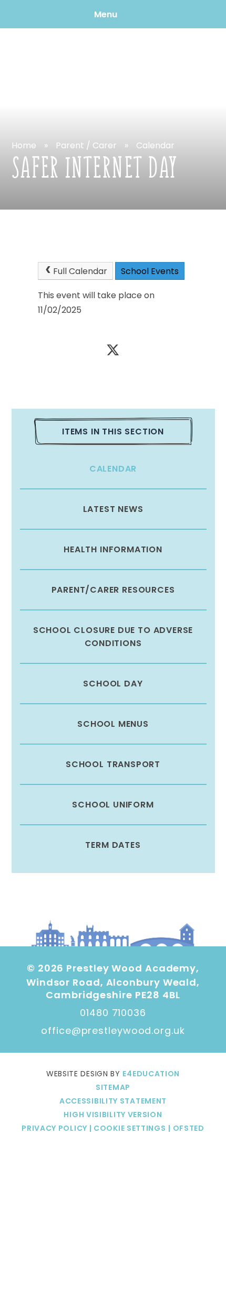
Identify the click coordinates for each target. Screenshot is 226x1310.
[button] (126, 1128)
